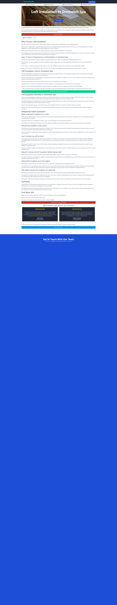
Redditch (52, 200)
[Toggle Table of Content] (33, 38)
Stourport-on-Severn (45, 200)
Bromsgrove (24, 200)
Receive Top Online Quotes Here (58, 202)
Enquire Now (58, 231)
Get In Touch (92, 2)
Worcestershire (36, 200)
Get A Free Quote (58, 227)
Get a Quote (58, 20)
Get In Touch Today (58, 34)
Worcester (30, 200)
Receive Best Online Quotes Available (58, 91)
